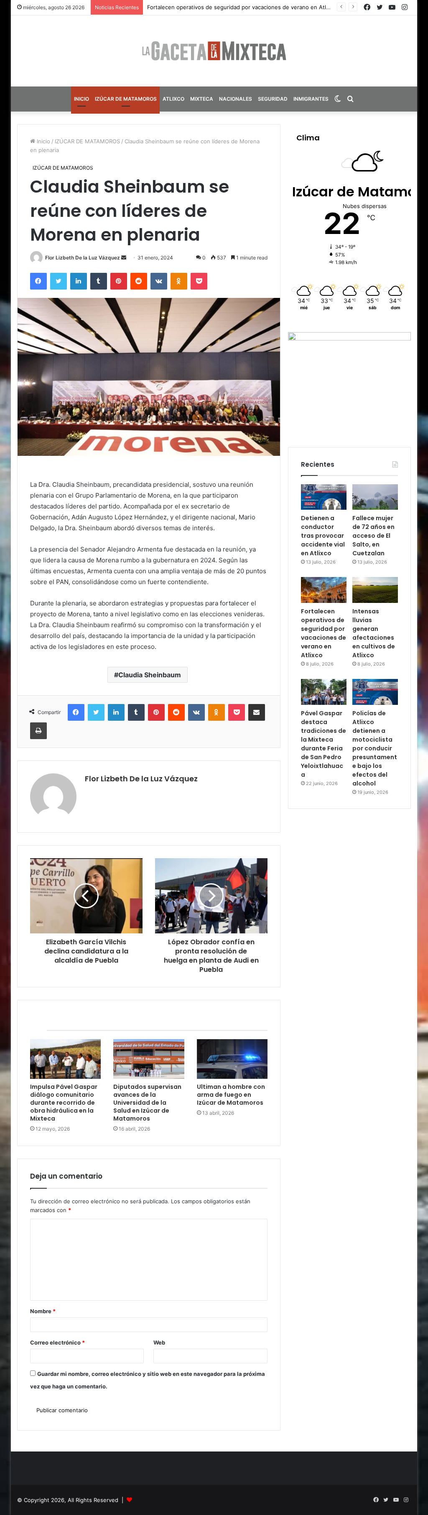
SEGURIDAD (273, 99)
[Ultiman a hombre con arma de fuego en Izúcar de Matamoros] (232, 1059)
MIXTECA (201, 99)
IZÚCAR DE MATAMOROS (126, 99)
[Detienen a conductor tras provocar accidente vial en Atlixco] (323, 497)
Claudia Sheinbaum (149, 675)
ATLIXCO (173, 99)
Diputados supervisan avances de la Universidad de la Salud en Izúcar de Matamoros (147, 1103)
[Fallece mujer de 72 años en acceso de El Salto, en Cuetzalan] (375, 497)
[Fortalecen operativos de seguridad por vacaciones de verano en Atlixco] (323, 590)
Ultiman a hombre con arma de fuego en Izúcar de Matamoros (231, 1095)
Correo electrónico (57, 1342)
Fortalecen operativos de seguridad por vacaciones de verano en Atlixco (323, 633)
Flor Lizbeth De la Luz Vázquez (82, 257)
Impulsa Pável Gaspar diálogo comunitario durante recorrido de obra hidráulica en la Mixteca (63, 1103)
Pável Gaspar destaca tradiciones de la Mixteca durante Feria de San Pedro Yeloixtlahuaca (323, 744)
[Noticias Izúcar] (214, 51)
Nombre (43, 1311)
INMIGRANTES (311, 99)
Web (159, 1342)
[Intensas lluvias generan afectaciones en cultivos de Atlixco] (375, 590)
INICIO (81, 99)
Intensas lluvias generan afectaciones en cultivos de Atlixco (373, 633)
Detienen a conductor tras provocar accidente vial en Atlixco (323, 535)
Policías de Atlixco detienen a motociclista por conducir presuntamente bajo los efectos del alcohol (374, 748)
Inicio (42, 141)
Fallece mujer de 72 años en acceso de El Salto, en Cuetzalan (373, 535)
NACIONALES (235, 99)
